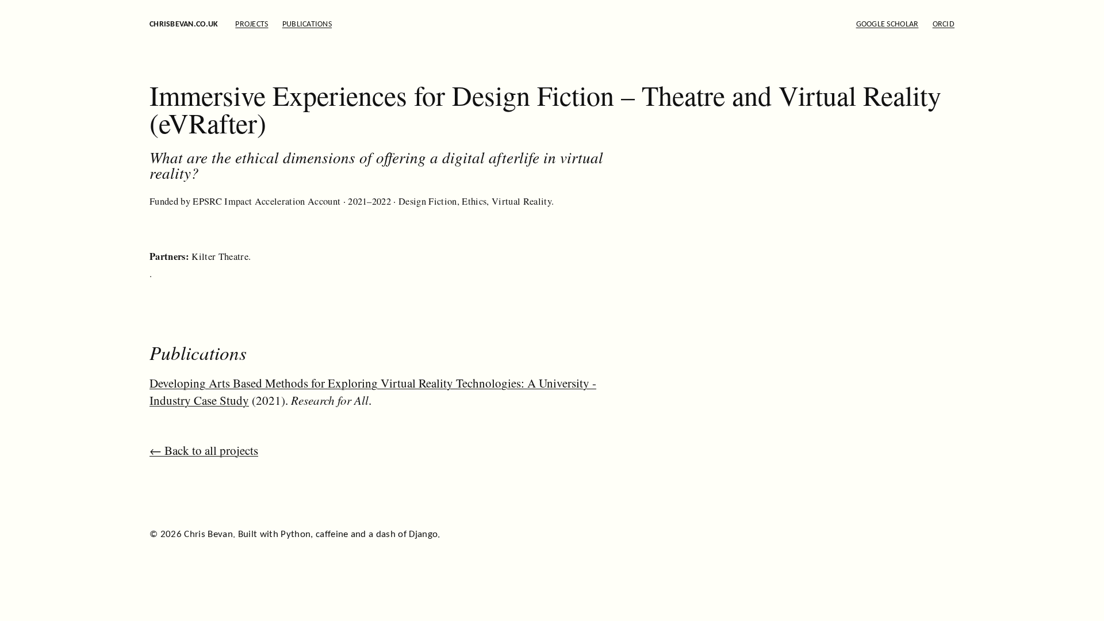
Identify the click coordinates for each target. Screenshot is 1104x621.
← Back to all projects (204, 450)
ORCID (943, 24)
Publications (307, 24)
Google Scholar (887, 24)
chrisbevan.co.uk (184, 24)
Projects (251, 24)
